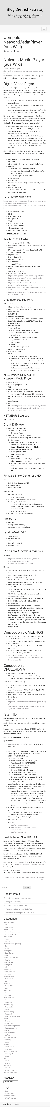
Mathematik (9, 1002)
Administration (10, 922)
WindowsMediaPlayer (15, 596)
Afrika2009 (9, 927)
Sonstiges (8, 1040)
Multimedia (9, 1007)
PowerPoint (9, 1023)
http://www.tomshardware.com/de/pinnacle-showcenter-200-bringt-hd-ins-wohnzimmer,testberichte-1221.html (23, 561)
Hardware (8, 990)
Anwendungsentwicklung (14, 932)
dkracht (18, 51)
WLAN (10, 580)
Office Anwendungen (12, 1016)
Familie (7, 960)
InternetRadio (20, 454)
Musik (7, 1009)
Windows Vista (23, 862)
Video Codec (15, 758)
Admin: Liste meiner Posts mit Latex (18, 898)
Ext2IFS (16, 864)
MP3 (23, 463)
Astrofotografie (10, 934)
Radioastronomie (11, 1028)
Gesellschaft (9, 976)
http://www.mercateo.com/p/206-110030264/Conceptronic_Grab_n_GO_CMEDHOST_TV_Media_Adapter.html (27, 657)
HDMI (21, 243)
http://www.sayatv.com (19, 832)
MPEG (32, 499)
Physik (7, 1021)
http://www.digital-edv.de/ (22, 307)
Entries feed (9, 1093)
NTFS (43, 245)
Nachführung (9, 1012)
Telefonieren (9, 1047)
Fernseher (12, 90)
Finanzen (8, 969)
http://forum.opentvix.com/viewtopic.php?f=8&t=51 (26, 276)
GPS (6, 988)
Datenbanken (9, 953)
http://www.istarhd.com (16, 744)
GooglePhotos (10, 986)
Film (6, 967)
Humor (7, 993)
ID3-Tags (30, 463)
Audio (7, 939)
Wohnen (8, 1065)
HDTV (32, 153)
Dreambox (32, 71)
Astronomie (9, 936)
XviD (38, 394)
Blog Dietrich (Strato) (25, 9)
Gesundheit (9, 979)
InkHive (16, 1104)
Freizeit (8, 974)
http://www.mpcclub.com (19, 825)
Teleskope (9, 1049)
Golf (6, 981)
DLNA (17, 71)
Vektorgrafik (9, 1054)
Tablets (7, 1044)
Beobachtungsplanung (13, 944)
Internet (8, 995)
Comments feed (11, 1096)
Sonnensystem (10, 1037)
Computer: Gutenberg (13, 902)
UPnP (13, 71)
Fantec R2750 (8, 73)
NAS (23, 131)
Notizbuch (8, 1014)
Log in (7, 1091)
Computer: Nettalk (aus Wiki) (14, 877)
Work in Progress (11, 1070)
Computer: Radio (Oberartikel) (16, 905)
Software (8, 1035)
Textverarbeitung (11, 1051)
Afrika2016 (9, 929)
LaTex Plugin (9, 997)
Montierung (9, 1004)
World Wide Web (11, 1072)
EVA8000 (39, 71)
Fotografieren (10, 972)
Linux (7, 1000)
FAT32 (10, 248)
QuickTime (24, 396)
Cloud (7, 948)
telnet (30, 363)
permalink (41, 873)
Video (7, 1056)
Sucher (7, 1042)
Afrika (7, 925)
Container (14, 770)
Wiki (6, 1058)
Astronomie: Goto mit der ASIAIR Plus (19, 909)
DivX (22, 461)
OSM (6, 1019)
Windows (8, 1061)
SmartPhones (10, 1033)
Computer (24, 873)
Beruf (7, 946)
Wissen (7, 1063)
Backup (7, 941)
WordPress (9, 1068)
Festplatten (9, 965)
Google (7, 983)
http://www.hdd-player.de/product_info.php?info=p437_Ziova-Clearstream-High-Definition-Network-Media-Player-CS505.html (27, 408)
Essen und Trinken (11, 958)
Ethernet (15, 577)
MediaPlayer (15, 69)
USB (9, 575)
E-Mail (7, 955)
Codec (18, 527)
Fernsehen (24, 71)
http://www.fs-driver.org (28, 864)
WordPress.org (10, 1098)
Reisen (7, 1030)
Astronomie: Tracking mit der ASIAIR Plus (20, 913)
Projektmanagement (12, 1026)
